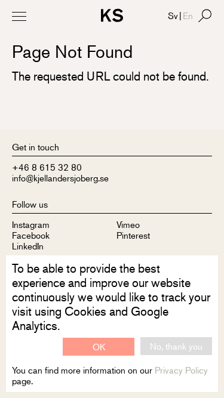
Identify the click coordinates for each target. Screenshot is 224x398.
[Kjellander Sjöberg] (112, 17)
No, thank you (176, 345)
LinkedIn (28, 245)
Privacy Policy (181, 369)
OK (99, 346)
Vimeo (128, 224)
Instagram (31, 224)
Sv (173, 15)
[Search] (205, 15)
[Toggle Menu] (19, 16)
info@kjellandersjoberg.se (60, 177)
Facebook (31, 234)
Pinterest (133, 234)
